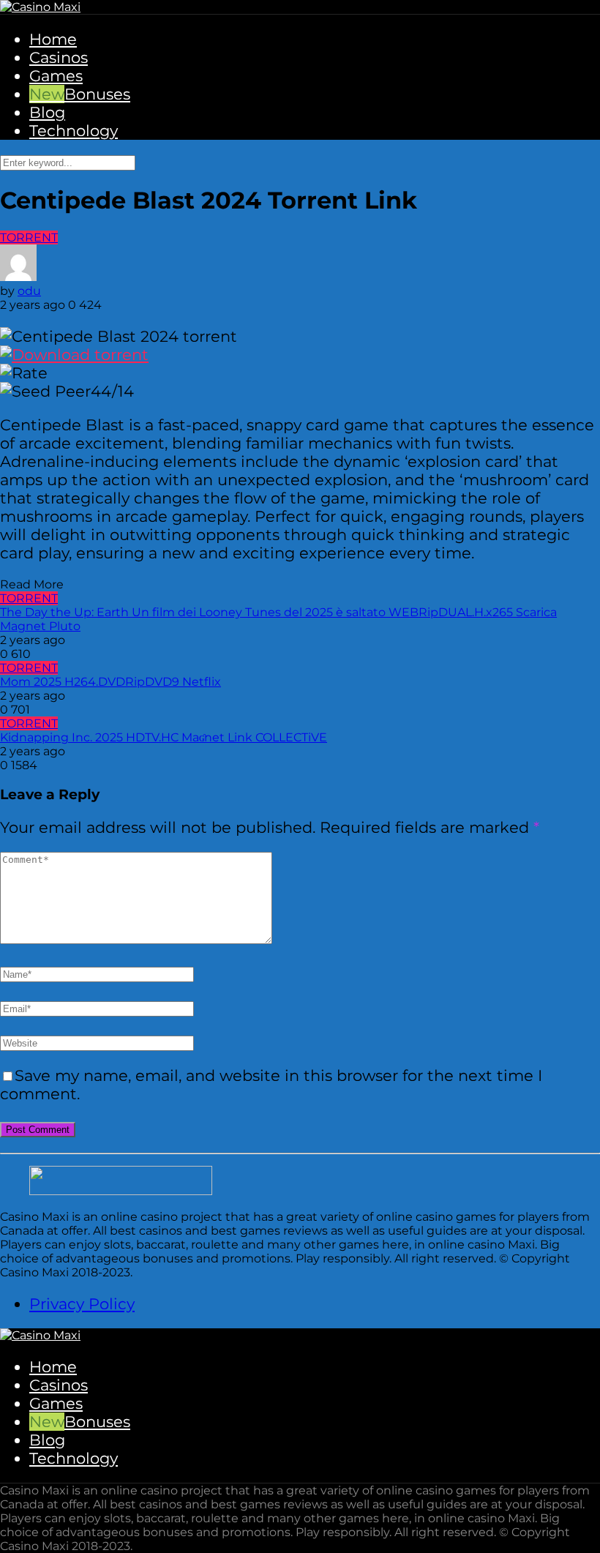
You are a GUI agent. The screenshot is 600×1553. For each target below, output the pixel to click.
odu (29, 291)
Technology (73, 130)
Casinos (58, 57)
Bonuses (97, 94)
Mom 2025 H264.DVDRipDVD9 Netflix (110, 682)
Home (53, 39)
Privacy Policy (82, 1304)
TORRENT (29, 237)
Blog (47, 112)
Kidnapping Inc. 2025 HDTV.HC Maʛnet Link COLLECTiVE (163, 737)
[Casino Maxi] (40, 7)
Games (56, 76)
